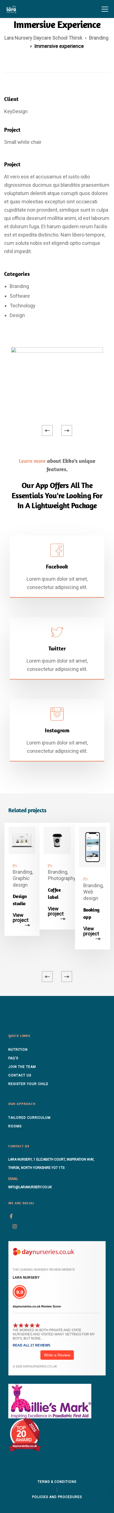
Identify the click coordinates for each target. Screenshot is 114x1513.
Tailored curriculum (29, 1118)
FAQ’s (13, 1058)
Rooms (15, 1126)
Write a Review (57, 1355)
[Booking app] (92, 847)
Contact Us (19, 1075)
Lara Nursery (26, 1278)
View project (20, 918)
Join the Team (22, 1067)
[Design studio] (22, 840)
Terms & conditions (57, 1482)
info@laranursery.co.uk (30, 1187)
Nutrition (18, 1050)
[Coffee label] (57, 840)
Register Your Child (28, 1084)
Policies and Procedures (57, 1497)
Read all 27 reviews (31, 1345)
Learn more (32, 460)
